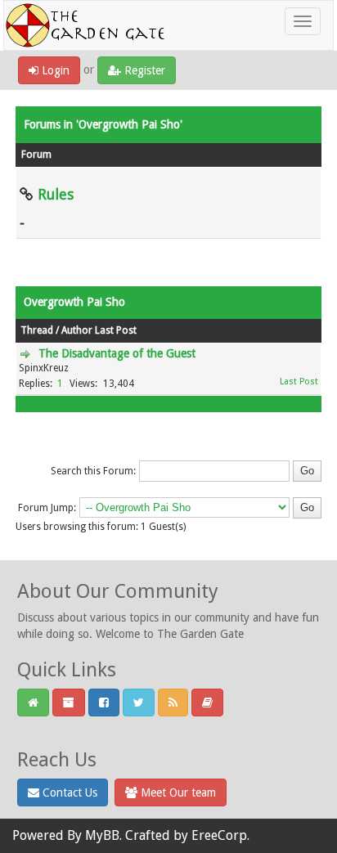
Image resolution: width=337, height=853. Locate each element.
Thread (36, 330)
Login (54, 70)
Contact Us (68, 792)
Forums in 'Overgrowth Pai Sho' (103, 124)
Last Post (116, 330)
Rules (56, 194)
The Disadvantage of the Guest (116, 353)
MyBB (102, 835)
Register (143, 70)
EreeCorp (219, 835)
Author (76, 330)
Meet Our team (176, 792)
